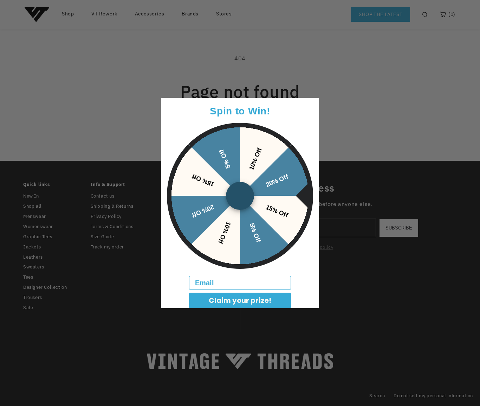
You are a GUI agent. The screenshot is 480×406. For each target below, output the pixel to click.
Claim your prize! (240, 300)
